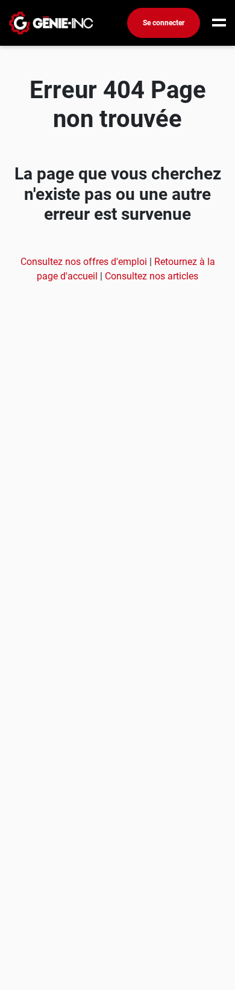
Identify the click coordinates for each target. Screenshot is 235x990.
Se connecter (163, 23)
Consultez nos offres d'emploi (84, 261)
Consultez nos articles (151, 276)
